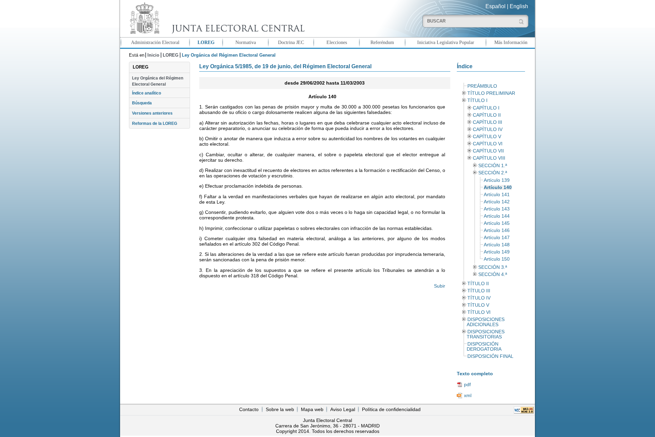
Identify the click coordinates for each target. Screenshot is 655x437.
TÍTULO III (478, 290)
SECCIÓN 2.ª (492, 172)
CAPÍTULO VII (488, 151)
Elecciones (336, 42)
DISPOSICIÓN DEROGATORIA (484, 346)
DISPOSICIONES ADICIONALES (485, 322)
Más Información (510, 42)
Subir (439, 286)
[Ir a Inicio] (215, 18)
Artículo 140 (498, 187)
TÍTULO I (477, 100)
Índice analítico (146, 93)
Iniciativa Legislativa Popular (445, 42)
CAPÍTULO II (487, 115)
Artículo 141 (497, 194)
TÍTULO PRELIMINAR (491, 93)
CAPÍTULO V (487, 136)
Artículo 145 (497, 223)
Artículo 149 (497, 251)
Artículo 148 (497, 244)
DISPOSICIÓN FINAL (490, 356)
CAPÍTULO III (487, 122)
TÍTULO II (478, 283)
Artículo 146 (497, 230)
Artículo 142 (497, 201)
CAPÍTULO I (486, 108)
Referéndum (382, 42)
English (519, 6)
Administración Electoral (155, 42)
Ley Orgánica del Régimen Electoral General (157, 81)
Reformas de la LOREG (154, 123)
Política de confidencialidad (391, 409)
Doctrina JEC (291, 42)
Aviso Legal (342, 409)
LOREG (206, 42)
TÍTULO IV (479, 298)
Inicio (153, 55)
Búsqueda (142, 103)
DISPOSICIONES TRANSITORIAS (485, 334)
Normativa (245, 42)
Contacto (249, 409)
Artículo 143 (497, 209)
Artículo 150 (497, 259)
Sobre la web (280, 409)
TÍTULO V (478, 305)
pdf (467, 384)
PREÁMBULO (482, 86)
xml (467, 395)
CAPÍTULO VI (488, 143)
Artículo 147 (497, 237)
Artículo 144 (497, 216)
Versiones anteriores (152, 113)
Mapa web (312, 409)
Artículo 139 (497, 180)
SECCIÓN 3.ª (492, 267)
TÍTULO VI (479, 312)
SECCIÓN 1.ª (492, 165)
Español (495, 6)
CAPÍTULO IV (488, 129)
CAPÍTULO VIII (489, 158)
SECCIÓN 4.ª (492, 274)
